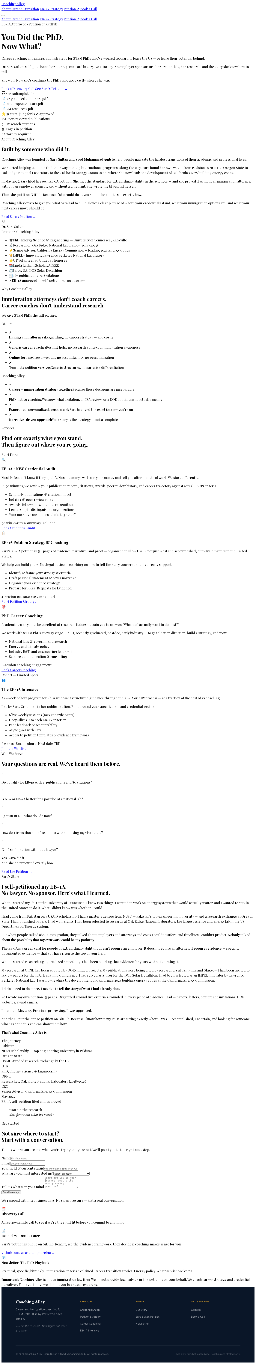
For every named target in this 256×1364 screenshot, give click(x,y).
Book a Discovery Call (17, 88)
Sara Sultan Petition (147, 1316)
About (6, 9)
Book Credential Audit (18, 528)
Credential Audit (90, 1309)
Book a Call (88, 9)
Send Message (11, 1192)
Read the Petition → (16, 871)
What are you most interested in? (27, 1173)
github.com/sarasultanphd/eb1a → (28, 1252)
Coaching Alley (13, 4)
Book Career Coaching (18, 670)
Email (5, 1163)
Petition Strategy (90, 1316)
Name (5, 1158)
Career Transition (25, 9)
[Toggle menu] (2, 15)
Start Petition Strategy (18, 601)
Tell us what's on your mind (22, 1187)
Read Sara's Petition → (18, 216)
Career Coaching (90, 1323)
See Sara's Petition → (51, 88)
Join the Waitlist (13, 748)
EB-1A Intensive (89, 1330)
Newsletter (142, 1323)
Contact (196, 1309)
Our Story (141, 1309)
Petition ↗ (71, 9)
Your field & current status (22, 1168)
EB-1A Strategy (51, 9)
